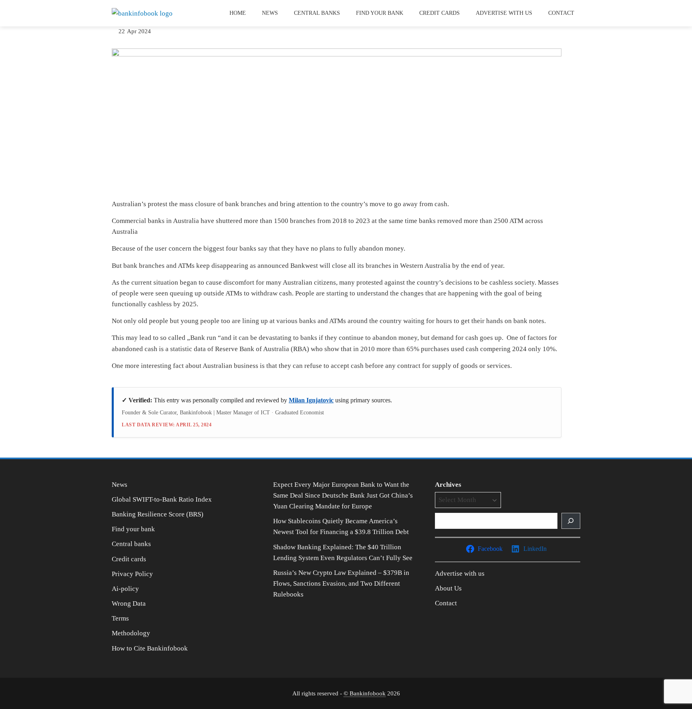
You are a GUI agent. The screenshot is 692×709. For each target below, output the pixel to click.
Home (237, 13)
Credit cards (439, 13)
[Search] (570, 521)
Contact (561, 13)
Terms (120, 618)
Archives (448, 484)
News (270, 13)
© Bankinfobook (365, 693)
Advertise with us (504, 13)
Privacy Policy (132, 574)
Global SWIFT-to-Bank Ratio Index (162, 499)
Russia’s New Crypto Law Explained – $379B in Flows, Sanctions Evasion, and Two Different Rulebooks (341, 583)
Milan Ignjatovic (311, 400)
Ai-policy (125, 589)
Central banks (317, 13)
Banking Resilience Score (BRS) (157, 514)
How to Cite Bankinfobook (150, 648)
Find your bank (379, 13)
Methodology (131, 633)
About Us (448, 588)
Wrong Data (129, 603)
